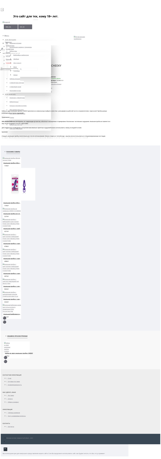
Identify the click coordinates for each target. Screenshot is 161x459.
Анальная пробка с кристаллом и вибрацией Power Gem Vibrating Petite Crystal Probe (12, 243)
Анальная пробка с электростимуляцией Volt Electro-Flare (12, 286)
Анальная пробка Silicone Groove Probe (12, 163)
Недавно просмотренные (17, 336)
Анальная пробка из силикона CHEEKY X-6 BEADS (12, 214)
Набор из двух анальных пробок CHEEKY (19, 353)
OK (5, 448)
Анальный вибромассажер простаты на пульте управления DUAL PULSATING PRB (12, 314)
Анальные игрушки (55, 84)
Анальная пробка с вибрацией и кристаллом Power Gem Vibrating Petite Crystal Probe (12, 229)
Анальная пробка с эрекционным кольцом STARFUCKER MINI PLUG (12, 299)
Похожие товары (13, 152)
